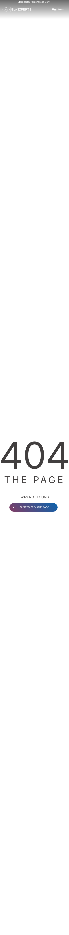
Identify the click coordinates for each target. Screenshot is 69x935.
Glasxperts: (34, 1)
